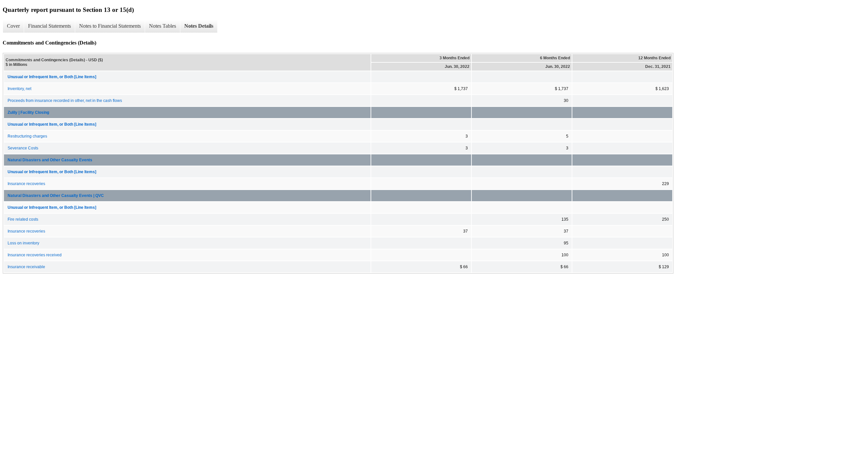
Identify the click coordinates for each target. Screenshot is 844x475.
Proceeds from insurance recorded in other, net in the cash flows (65, 101)
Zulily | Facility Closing (28, 112)
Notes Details (198, 26)
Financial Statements (49, 26)
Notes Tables (162, 26)
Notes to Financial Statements (110, 26)
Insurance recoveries (26, 184)
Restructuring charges (27, 136)
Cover (13, 26)
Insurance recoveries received (35, 255)
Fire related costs (23, 219)
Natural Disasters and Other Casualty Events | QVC (56, 196)
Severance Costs (23, 148)
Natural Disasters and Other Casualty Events (50, 160)
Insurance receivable (26, 267)
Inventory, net (19, 89)
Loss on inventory (23, 243)
